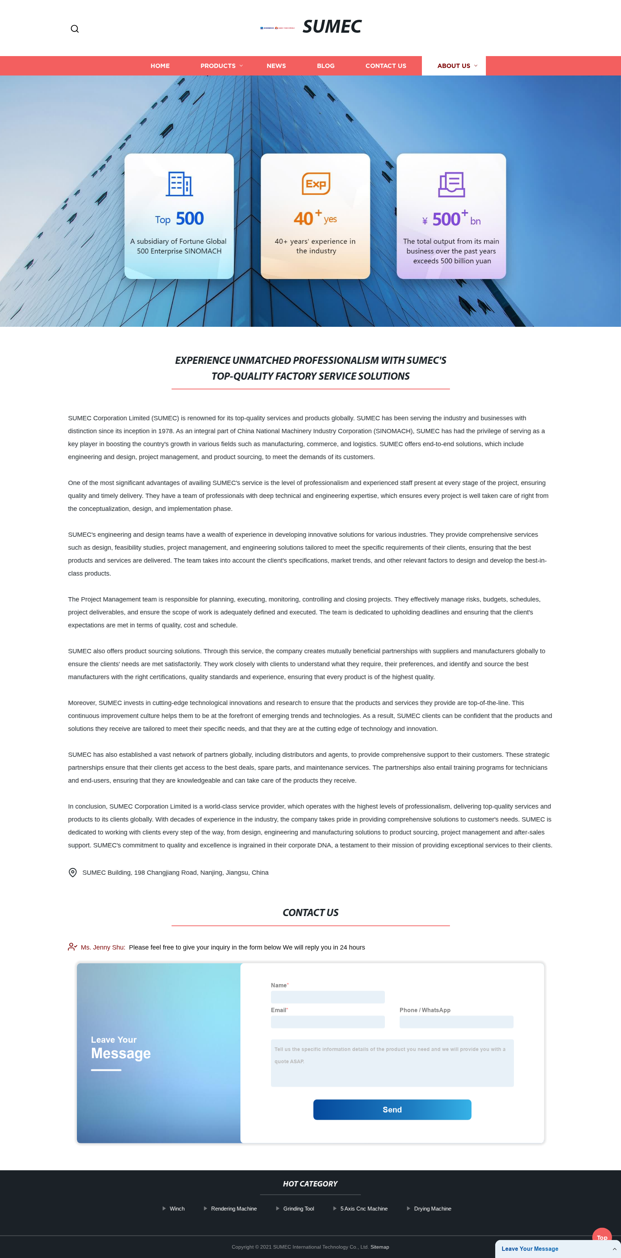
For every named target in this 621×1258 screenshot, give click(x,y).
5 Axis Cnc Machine (363, 1209)
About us (453, 65)
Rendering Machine (234, 1209)
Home (160, 65)
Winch (177, 1209)
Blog (326, 65)
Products (218, 65)
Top (602, 1238)
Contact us (385, 65)
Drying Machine (432, 1209)
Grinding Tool (298, 1209)
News (276, 65)
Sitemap (380, 1247)
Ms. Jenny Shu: (103, 947)
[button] (75, 29)
